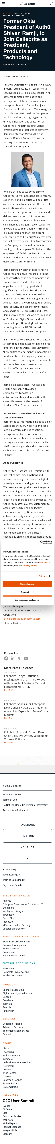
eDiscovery (8, 968)
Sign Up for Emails (12, 885)
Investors (8, 1059)
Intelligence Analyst (13, 911)
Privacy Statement (12, 794)
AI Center (8, 1109)
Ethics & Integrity (11, 1055)
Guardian (7, 1007)
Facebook (27, 824)
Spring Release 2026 (13, 989)
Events (6, 1105)
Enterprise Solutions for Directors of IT (23, 904)
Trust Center (9, 1073)
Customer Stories (12, 1116)
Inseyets (7, 1003)
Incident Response (12, 975)
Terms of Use (10, 799)
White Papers (10, 1123)
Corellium (8, 1000)
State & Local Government (16, 941)
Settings (43, 576)
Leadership (9, 1052)
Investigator (9, 914)
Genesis (7, 996)
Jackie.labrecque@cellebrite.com (21, 618)
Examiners (8, 907)
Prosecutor (8, 921)
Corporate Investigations (16, 972)
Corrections (9, 952)
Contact (7, 1069)
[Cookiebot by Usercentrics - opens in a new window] (40, 542)
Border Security (11, 948)
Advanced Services (13, 1027)
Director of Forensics (14, 928)
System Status (10, 1087)
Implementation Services (16, 1030)
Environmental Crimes (14, 955)
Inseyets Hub (10, 1130)
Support (7, 1034)
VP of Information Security (16, 925)
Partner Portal (10, 1083)
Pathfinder (8, 1010)
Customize (26, 592)
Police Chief (9, 918)
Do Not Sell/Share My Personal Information (25, 805)
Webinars (8, 1119)
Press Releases (22, 13)
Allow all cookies (27, 584)
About (6, 1048)
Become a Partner (12, 1080)
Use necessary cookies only (27, 600)
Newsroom (8, 13)
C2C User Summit (18, 1100)
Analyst (7, 900)
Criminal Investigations (15, 945)
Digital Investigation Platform (18, 993)
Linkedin (27, 836)
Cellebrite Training (12, 1023)
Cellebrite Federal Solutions (17, 1062)
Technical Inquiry (12, 874)
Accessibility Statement (15, 810)
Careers (7, 1076)
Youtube (27, 847)
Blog (5, 1112)
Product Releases (12, 1126)
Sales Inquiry (9, 869)
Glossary (7, 1133)
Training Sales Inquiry (14, 879)
